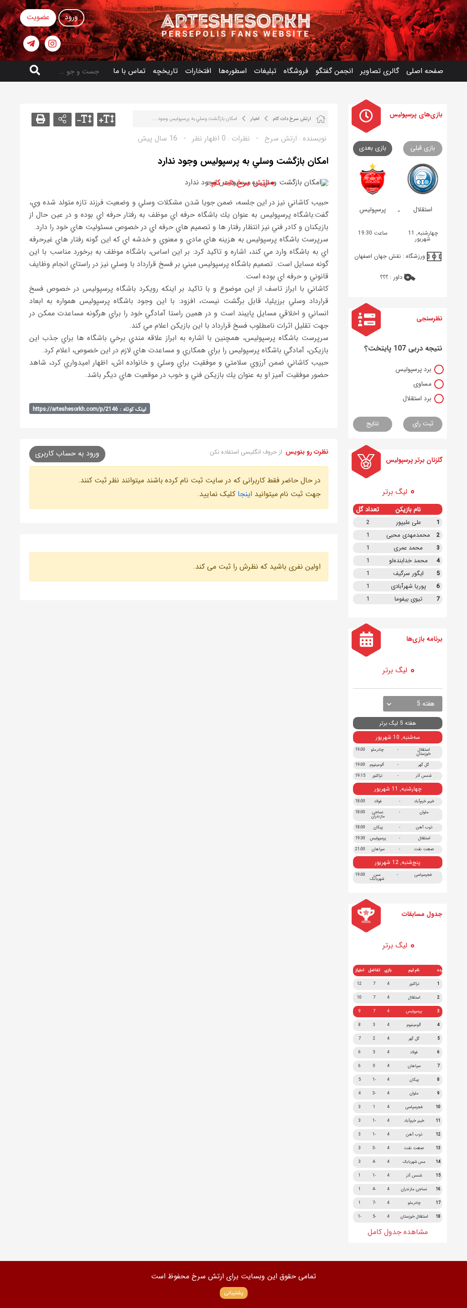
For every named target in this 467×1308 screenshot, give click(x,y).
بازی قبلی (422, 148)
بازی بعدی (372, 148)
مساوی (422, 384)
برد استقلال (417, 398)
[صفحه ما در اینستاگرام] (53, 44)
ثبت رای (422, 424)
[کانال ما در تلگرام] (31, 44)
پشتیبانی (234, 1292)
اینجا (245, 494)
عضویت (38, 17)
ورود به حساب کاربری (67, 453)
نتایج (372, 424)
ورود (71, 17)
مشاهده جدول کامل (398, 1232)
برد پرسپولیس (413, 369)
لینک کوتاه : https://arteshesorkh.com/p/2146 (89, 409)
